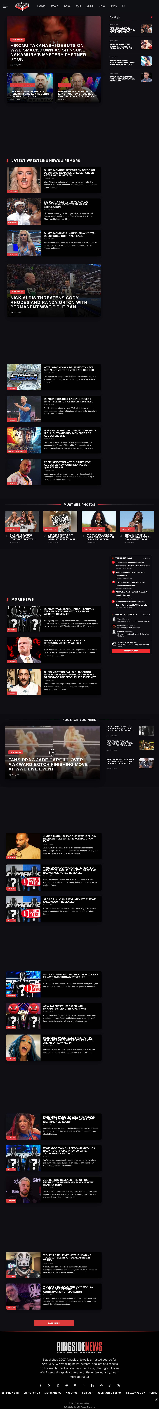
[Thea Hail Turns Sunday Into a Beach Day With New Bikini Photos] (137, 521)
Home (41, 6)
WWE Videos (17, 39)
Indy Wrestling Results (16, 451)
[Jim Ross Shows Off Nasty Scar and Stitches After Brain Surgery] (60, 521)
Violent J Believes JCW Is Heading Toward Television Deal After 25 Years (67, 1258)
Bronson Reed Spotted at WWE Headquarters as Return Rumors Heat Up (120, 729)
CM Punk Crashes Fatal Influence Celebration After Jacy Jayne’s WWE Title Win (24, 537)
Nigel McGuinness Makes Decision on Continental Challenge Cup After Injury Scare (120, 761)
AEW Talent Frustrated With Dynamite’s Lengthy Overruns (64, 1007)
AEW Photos (50, 529)
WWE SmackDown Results (23, 85)
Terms (153, 1393)
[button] (123, 6)
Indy (114, 6)
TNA (78, 6)
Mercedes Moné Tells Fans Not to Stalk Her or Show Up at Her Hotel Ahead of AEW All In (68, 1040)
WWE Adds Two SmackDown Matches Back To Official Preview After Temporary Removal (69, 1151)
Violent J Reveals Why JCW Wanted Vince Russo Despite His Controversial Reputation (68, 1289)
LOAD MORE (54, 1323)
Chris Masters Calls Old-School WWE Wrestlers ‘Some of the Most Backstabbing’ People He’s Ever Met (70, 675)
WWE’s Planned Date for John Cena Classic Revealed (122, 79)
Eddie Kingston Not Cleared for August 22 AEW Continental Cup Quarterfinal (67, 465)
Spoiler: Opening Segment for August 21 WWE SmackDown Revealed (70, 976)
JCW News (11, 1276)
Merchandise (52, 1393)
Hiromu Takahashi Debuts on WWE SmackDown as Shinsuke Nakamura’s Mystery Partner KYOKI (48, 52)
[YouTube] (75, 1385)
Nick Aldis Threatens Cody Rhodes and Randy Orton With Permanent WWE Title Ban (48, 302)
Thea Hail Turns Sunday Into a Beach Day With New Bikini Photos (138, 537)
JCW (102, 6)
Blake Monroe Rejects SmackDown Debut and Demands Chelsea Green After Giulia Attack (69, 173)
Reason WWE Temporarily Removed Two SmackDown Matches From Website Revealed (69, 611)
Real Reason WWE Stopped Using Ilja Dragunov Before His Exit (122, 46)
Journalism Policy (110, 1393)
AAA (90, 6)
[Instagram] (58, 1385)
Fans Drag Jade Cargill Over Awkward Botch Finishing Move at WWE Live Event (48, 764)
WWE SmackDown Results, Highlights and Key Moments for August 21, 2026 (29, 94)
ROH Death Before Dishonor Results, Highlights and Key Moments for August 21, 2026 (70, 433)
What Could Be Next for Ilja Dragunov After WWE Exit (64, 641)
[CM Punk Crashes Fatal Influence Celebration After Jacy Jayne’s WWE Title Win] (22, 521)
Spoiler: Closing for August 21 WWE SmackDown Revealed (69, 900)
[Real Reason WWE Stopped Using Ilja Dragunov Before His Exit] (146, 44)
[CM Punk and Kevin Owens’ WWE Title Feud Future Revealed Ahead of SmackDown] (146, 28)
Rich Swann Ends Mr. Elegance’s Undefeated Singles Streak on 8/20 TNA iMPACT (120, 743)
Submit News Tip (131, 651)
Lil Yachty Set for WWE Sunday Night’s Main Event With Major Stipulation (66, 204)
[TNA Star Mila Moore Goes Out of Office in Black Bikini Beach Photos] (99, 521)
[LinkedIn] (92, 1385)
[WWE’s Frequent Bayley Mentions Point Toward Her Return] (146, 61)
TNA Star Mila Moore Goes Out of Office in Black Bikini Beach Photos (100, 537)
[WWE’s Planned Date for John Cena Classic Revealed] (146, 77)
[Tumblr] (84, 1385)
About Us (72, 1393)
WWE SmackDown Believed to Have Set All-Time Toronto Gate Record (69, 368)
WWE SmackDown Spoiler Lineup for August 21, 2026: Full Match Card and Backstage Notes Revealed (69, 870)
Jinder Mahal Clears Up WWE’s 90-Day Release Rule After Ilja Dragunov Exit (70, 839)
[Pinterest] (66, 1385)
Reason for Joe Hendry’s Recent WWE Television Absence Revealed (68, 400)
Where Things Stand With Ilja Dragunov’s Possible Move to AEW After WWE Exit (77, 94)
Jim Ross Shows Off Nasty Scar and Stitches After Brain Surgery (61, 537)
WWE (54, 6)
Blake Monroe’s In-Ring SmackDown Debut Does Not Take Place (70, 234)
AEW (67, 6)
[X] (49, 1385)
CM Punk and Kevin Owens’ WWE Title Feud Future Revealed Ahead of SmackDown (122, 30)
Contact (87, 1393)
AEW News (65, 85)
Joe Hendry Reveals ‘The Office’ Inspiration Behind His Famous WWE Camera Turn (68, 1182)
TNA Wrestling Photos (93, 529)
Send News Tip (10, 1393)
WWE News (12, 388)
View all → (146, 558)
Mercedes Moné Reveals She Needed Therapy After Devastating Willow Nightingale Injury (69, 1119)
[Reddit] (101, 1385)
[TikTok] (110, 1385)
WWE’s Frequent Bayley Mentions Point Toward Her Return (122, 63)
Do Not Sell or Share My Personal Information (79, 1407)
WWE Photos (12, 529)
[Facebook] (40, 1385)
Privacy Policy (135, 1393)
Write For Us (32, 1393)
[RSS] (118, 1385)
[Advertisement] (54, 338)
